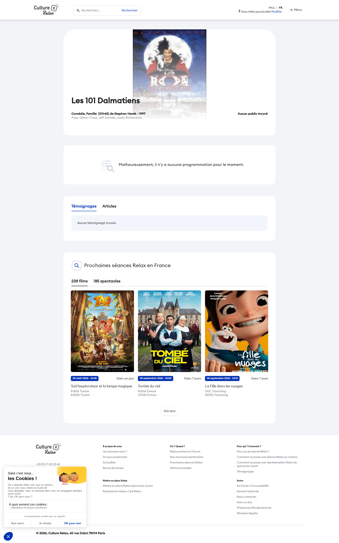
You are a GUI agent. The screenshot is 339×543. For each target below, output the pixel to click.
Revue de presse (113, 468)
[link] (296, 10)
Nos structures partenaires (186, 457)
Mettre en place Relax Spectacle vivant (128, 486)
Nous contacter (246, 497)
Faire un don (244, 502)
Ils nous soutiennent (115, 457)
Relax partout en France (185, 451)
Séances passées (180, 468)
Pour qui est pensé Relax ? (253, 451)
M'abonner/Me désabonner (254, 508)
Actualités (109, 462)
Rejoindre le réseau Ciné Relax (122, 491)
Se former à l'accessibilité (253, 486)
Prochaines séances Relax (186, 462)
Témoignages (245, 471)
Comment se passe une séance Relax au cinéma (267, 457)
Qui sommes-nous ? (115, 451)
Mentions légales (247, 513)
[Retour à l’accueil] (46, 10)
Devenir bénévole (248, 491)
